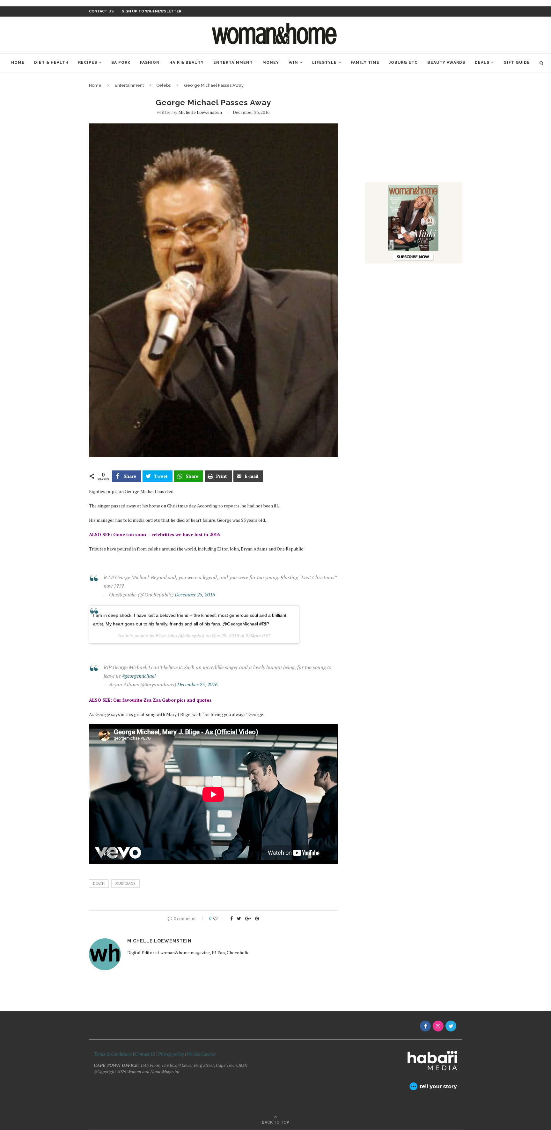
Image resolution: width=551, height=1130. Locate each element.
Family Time (365, 62)
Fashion (150, 62)
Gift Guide (516, 62)
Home (18, 62)
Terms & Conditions (113, 1054)
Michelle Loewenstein (200, 112)
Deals (482, 62)
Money (270, 62)
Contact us (101, 11)
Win (293, 62)
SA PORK (120, 62)
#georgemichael (139, 675)
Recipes (87, 62)
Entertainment (233, 62)
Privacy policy (171, 1054)
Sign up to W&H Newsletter (151, 11)
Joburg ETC (403, 62)
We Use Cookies (201, 1054)
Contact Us (145, 1054)
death (99, 883)
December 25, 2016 (195, 594)
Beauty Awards (446, 62)
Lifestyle (324, 62)
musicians (125, 883)
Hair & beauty (186, 62)
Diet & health (51, 62)
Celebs (163, 85)
